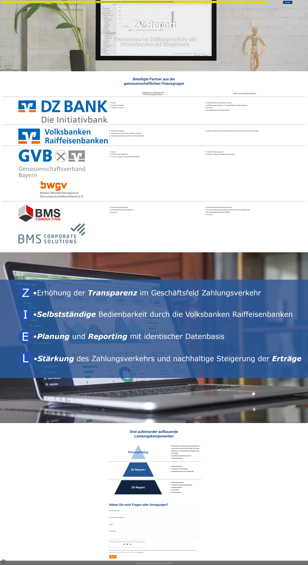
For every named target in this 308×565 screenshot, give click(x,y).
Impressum (161, 563)
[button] (3, 561)
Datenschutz (140, 552)
